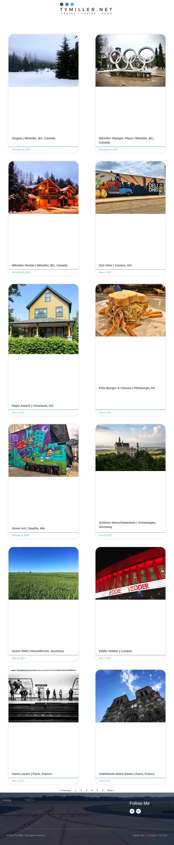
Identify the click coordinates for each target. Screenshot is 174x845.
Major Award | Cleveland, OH (32, 405)
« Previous (65, 790)
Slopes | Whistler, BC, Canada (33, 138)
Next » (111, 790)
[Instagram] (138, 811)
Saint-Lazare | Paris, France (32, 774)
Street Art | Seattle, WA (28, 528)
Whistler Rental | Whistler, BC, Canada (39, 265)
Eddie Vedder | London (115, 651)
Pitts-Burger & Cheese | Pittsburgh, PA (127, 388)
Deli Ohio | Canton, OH (115, 265)
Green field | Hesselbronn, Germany (38, 651)
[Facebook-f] (132, 811)
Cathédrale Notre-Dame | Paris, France (127, 774)
